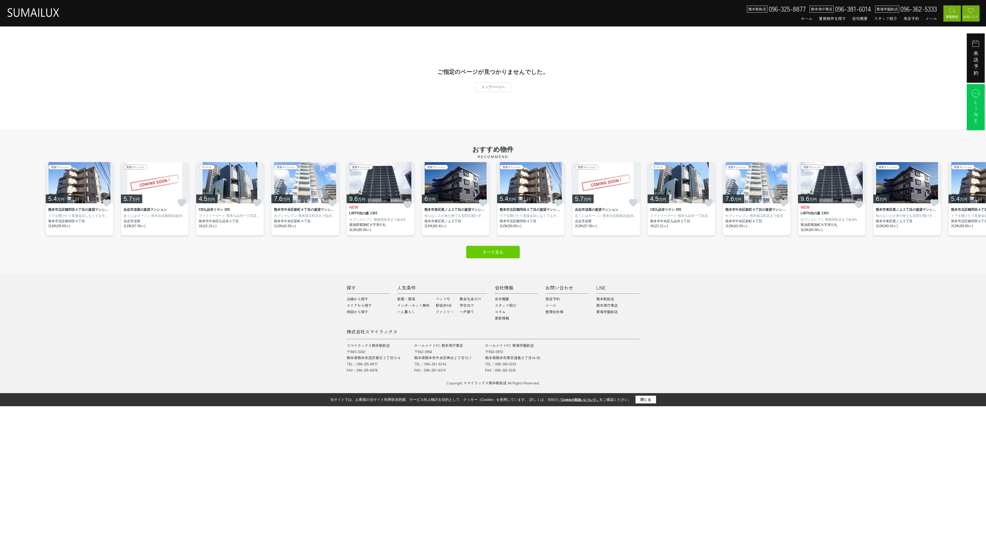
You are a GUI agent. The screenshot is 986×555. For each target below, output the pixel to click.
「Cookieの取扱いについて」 (578, 400)
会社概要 (860, 18)
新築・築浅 (406, 298)
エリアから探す (359, 305)
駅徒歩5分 (444, 305)
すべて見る (493, 252)
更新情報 (502, 318)
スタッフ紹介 (885, 18)
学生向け (467, 305)
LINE (976, 111)
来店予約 (911, 18)
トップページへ (493, 87)
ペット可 (443, 298)
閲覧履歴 (952, 16)
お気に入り (971, 16)
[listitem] (380, 199)
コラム (500, 311)
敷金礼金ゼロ (470, 298)
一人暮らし (406, 311)
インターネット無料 (413, 305)
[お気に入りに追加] (106, 203)
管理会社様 (554, 311)
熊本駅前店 (605, 298)
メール (931, 18)
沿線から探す (357, 298)
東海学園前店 (607, 311)
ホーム (806, 18)
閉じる (645, 399)
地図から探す (357, 311)
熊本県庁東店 (607, 305)
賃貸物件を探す (832, 18)
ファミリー (445, 311)
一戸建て (467, 311)
